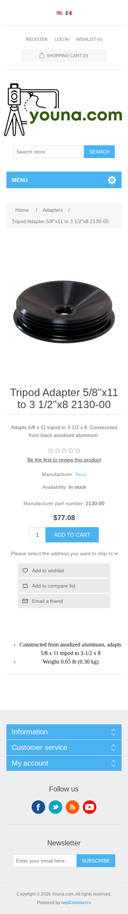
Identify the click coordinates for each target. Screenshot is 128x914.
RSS (72, 807)
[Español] (68, 12)
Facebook (38, 807)
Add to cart (72, 535)
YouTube (89, 807)
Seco (80, 474)
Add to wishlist (48, 570)
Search (99, 152)
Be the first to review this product (64, 460)
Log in (62, 39)
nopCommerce (76, 902)
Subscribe (96, 861)
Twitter (55, 807)
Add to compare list (53, 586)
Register (37, 39)
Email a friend (47, 601)
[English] (59, 12)
